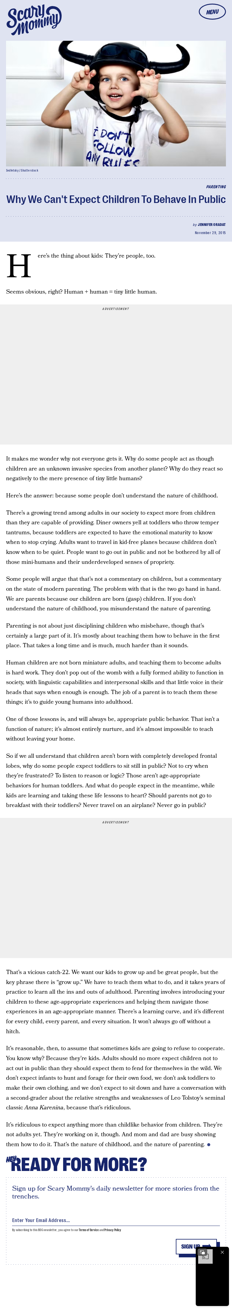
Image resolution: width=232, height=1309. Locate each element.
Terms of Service (88, 1230)
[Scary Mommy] (34, 20)
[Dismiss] (222, 1252)
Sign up (190, 1246)
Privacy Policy (112, 1230)
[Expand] (202, 1252)
